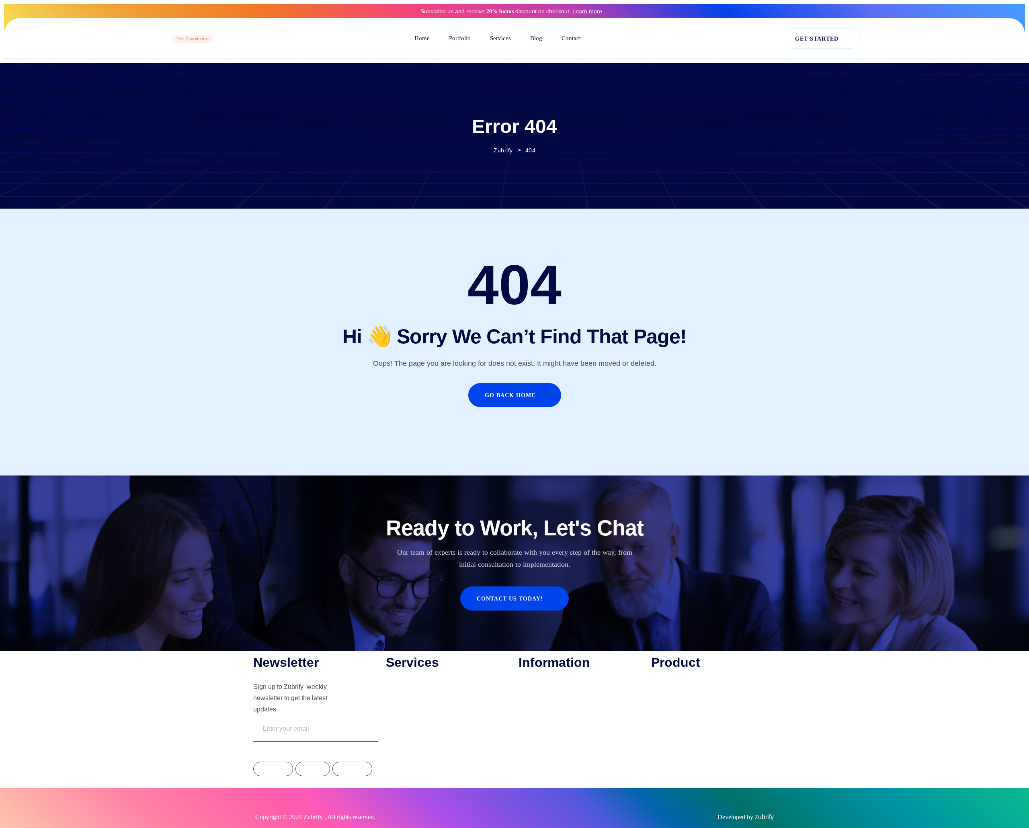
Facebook (273, 769)
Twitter (312, 769)
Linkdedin (352, 769)
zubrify (764, 817)
